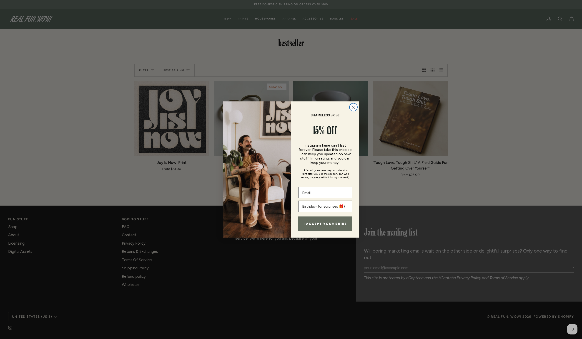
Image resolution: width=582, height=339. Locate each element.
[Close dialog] (353, 107)
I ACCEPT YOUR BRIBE (325, 223)
